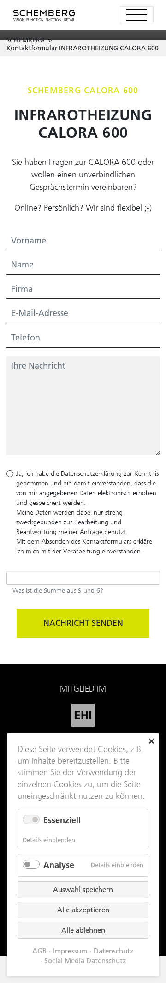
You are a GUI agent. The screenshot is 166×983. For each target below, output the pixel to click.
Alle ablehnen (83, 930)
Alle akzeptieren (83, 909)
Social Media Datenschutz (85, 961)
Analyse (58, 865)
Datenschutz (114, 951)
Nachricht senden (83, 623)
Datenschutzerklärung (91, 473)
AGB (39, 951)
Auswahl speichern (83, 889)
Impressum (70, 951)
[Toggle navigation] (137, 14)
